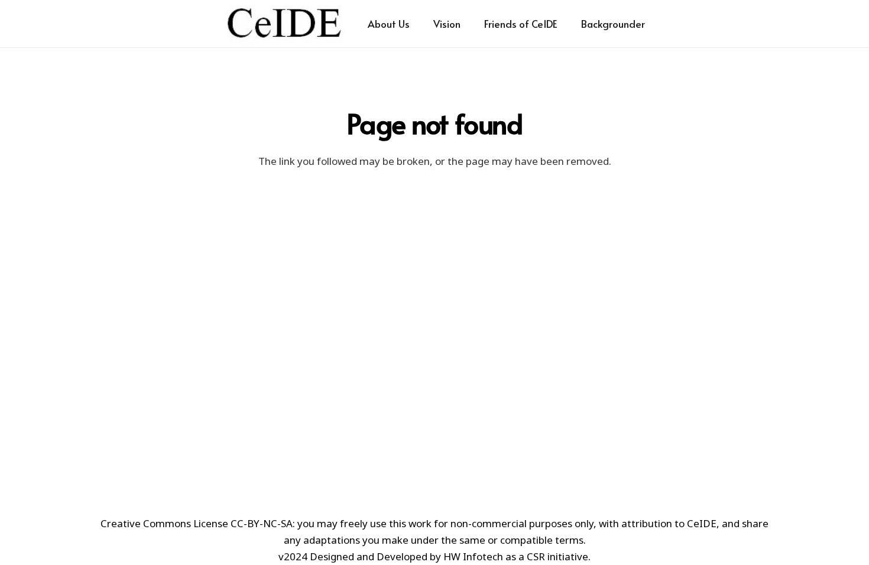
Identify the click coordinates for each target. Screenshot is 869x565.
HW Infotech (473, 556)
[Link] (284, 23)
